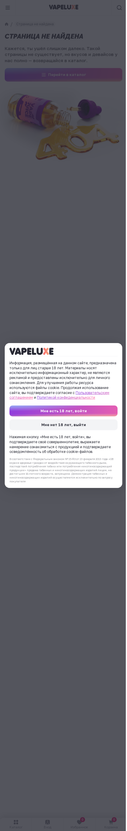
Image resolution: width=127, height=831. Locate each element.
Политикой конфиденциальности (66, 397)
